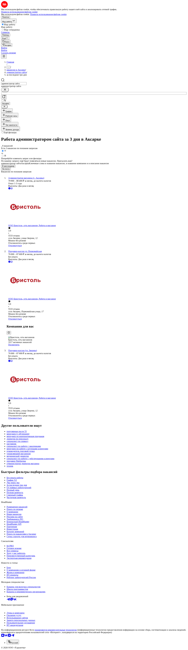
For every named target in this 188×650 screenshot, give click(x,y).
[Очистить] (5, 90)
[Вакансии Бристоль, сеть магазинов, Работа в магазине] (96, 207)
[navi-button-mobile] (4, 56)
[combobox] (14, 83)
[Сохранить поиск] (4, 97)
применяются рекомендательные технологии (56, 630)
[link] (5, 41)
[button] (4, 48)
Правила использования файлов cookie (48, 14)
